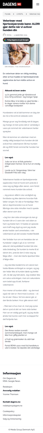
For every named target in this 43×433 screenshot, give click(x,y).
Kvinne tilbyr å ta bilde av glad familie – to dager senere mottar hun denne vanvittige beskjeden (22, 103)
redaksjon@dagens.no (12, 406)
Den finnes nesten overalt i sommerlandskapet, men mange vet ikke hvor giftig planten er (21, 332)
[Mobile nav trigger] (37, 4)
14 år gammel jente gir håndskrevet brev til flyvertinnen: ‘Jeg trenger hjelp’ (21, 96)
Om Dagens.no (9, 378)
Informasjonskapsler (12, 415)
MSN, (5, 381)
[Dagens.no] (17, 4)
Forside (7, 14)
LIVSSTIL (20, 14)
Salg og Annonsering (12, 419)
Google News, (14, 381)
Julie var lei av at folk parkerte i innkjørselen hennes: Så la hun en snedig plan (22, 164)
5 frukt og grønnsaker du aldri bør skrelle (20, 340)
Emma (9, 35)
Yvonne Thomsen (10, 394)
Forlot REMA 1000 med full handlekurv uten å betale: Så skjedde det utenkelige (22, 346)
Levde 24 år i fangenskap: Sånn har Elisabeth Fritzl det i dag (20, 171)
